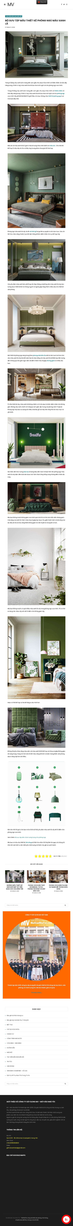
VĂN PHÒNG (10, 1066)
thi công (29, 842)
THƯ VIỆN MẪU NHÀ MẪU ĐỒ (13, 16)
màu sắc (52, 146)
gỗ (36, 231)
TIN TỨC (9, 1061)
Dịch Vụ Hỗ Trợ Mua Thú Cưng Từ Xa (18, 1075)
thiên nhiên (59, 91)
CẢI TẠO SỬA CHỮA (13, 1029)
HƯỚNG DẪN (11, 1048)
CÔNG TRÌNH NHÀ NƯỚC (14, 1038)
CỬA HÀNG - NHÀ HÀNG (14, 1043)
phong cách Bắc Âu (39, 355)
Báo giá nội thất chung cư (15, 1015)
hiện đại (26, 472)
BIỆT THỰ (10, 1025)
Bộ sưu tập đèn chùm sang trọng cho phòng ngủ (30, 837)
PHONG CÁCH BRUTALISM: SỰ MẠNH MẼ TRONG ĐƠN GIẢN (58, 887)
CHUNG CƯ (10, 1034)
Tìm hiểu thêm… (36, 993)
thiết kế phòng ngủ (54, 96)
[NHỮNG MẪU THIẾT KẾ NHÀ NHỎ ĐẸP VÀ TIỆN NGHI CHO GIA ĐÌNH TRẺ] (14, 876)
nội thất (32, 231)
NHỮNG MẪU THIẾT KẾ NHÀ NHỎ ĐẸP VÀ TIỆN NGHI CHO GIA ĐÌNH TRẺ (14, 887)
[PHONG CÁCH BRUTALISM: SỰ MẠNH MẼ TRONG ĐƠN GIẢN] (58, 876)
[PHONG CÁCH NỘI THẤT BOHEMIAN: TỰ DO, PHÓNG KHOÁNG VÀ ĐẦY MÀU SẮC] (36, 876)
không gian (51, 361)
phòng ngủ (61, 93)
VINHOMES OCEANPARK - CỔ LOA (17, 1071)
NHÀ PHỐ (9, 1052)
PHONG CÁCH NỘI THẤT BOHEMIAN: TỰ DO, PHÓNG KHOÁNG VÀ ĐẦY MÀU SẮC (36, 888)
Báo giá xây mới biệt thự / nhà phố (18, 1020)
